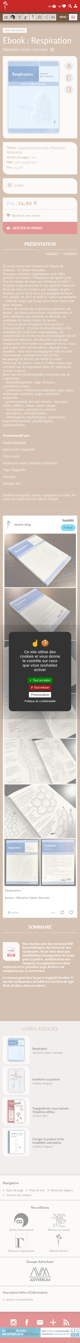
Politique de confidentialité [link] (40, 701)
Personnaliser (40, 694)
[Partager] (46, 17)
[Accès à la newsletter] (39, 17)
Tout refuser (41, 687)
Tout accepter (41, 680)
